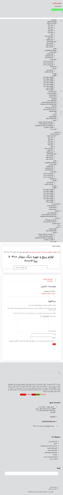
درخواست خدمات (51, 93)
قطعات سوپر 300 (48, 82)
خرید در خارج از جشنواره (48, 293)
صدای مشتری (52, 97)
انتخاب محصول (53, 111)
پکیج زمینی (53, 59)
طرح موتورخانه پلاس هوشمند (48, 104)
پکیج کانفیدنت (49, 57)
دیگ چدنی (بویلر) (51, 23)
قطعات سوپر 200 (48, 81)
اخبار (55, 113)
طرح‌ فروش (54, 98)
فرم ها (54, 120)
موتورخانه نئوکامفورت (50, 50)
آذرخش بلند (50, 43)
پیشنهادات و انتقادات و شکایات (44, 125)
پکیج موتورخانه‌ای (51, 41)
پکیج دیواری (53, 52)
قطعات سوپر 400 (48, 84)
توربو (52, 34)
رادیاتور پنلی (50, 70)
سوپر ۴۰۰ (50, 29)
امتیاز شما (52, 316)
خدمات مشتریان (52, 91)
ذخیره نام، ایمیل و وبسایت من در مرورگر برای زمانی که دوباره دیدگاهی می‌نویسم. (31, 341)
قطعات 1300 (49, 90)
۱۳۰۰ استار (50, 38)
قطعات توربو (49, 88)
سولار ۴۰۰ (50, 32)
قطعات (54, 75)
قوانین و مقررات (48, 127)
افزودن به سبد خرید (19, 267)
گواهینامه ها (52, 116)
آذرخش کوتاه (49, 45)
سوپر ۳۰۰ (50, 25)
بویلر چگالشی (49, 39)
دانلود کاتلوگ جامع (51, 118)
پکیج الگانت (49, 54)
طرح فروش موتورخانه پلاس (48, 102)
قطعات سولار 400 (48, 79)
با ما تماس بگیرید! (56, 3)
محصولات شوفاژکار (52, 21)
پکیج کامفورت (49, 56)
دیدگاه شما (52, 331)
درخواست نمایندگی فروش (46, 124)
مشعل (54, 48)
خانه (59, 252)
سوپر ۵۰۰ (50, 27)
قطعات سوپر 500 (48, 86)
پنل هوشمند (53, 66)
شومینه (54, 73)
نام (54, 334)
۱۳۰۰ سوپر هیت (48, 36)
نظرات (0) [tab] (50, 281)
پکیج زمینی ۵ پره (48, 61)
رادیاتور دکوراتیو (49, 72)
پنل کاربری (54, 106)
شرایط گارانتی (52, 95)
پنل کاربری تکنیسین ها (49, 109)
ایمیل (54, 338)
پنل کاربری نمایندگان (50, 107)
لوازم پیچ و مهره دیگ (34, 252)
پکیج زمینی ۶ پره (48, 63)
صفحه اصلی (54, 20)
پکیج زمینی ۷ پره (48, 65)
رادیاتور (54, 68)
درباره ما (55, 115)
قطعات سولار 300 (48, 77)
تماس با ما (53, 129)
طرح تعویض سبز (51, 100)
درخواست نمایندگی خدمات (45, 122)
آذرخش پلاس (49, 47)
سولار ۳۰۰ (50, 30)
